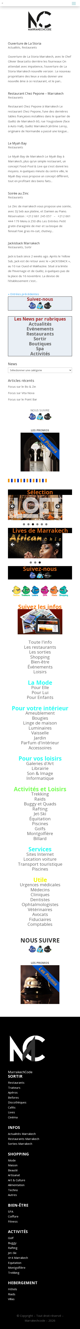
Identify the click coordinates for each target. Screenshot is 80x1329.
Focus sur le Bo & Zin (22, 386)
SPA (10, 1211)
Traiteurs (14, 1087)
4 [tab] (37, 524)
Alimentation (16, 1185)
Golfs (40, 829)
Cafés (12, 1107)
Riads (11, 1294)
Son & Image (40, 773)
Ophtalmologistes (40, 904)
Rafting (40, 809)
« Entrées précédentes (23, 294)
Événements (40, 667)
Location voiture (40, 859)
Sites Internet (40, 854)
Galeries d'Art (40, 763)
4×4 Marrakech (18, 1258)
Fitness (13, 1221)
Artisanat (14, 1175)
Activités (40, 354)
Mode (12, 1160)
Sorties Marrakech (20, 1144)
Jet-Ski (40, 814)
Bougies (40, 718)
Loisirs (40, 672)
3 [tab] (33, 524)
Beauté (13, 1170)
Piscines (40, 824)
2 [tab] (28, 524)
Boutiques (40, 344)
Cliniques (40, 894)
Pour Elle (40, 687)
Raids (40, 799)
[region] (35, 507)
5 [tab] (42, 524)
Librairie (40, 768)
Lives (11, 1112)
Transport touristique (40, 864)
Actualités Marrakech (22, 1134)
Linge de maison (40, 723)
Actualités (14, 47)
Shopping (40, 657)
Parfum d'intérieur (40, 743)
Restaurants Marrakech (23, 1139)
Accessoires (40, 748)
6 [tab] (46, 524)
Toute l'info (40, 642)
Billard (40, 838)
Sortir (28, 247)
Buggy (12, 1243)
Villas (11, 1299)
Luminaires (40, 728)
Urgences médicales (40, 885)
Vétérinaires (40, 909)
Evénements (40, 329)
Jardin (40, 738)
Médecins (40, 890)
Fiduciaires (40, 919)
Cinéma (13, 1117)
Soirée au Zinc (18, 193)
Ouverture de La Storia (24, 43)
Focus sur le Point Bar (22, 399)
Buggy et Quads (40, 804)
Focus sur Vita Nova (21, 393)
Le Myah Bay (17, 143)
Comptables (40, 924)
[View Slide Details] (35, 507)
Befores (13, 1097)
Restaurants (29, 47)
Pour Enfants (40, 697)
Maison (12, 1165)
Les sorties (40, 652)
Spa (40, 349)
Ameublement (40, 713)
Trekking (40, 794)
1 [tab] (24, 524)
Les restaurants (40, 647)
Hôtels (12, 1289)
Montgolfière (40, 833)
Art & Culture (16, 1180)
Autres (12, 1195)
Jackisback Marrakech (24, 243)
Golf (10, 1238)
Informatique (40, 778)
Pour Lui (40, 692)
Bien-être (40, 662)
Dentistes (40, 900)
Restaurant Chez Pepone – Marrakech (35, 93)
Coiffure (13, 1216)
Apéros (13, 1092)
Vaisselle (40, 733)
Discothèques (17, 1102)
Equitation (14, 1263)
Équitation (40, 819)
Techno (13, 1190)
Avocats (40, 914)
